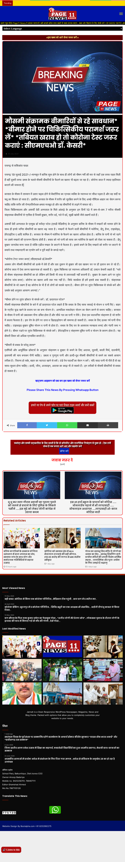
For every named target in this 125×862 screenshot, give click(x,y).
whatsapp (55, 810)
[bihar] (62, 13)
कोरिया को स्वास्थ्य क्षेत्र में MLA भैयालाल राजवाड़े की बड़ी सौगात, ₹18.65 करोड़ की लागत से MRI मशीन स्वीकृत (62, 555)
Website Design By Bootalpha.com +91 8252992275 (26, 826)
